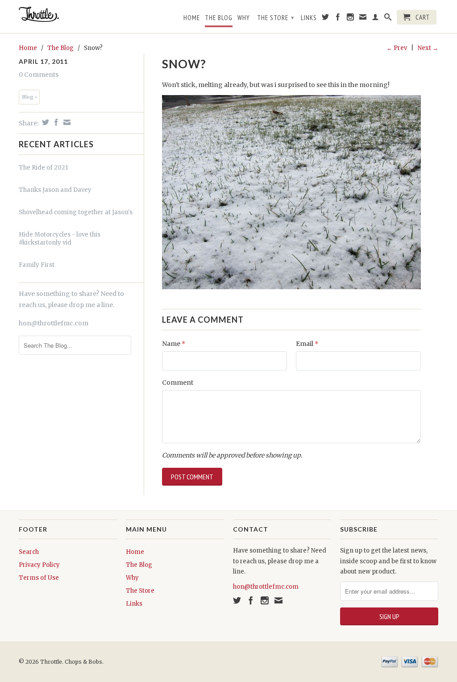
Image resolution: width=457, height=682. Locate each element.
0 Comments (38, 75)
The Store (276, 17)
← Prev (396, 48)
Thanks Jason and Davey (55, 190)
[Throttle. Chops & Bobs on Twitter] (325, 18)
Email (307, 344)
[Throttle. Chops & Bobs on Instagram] (350, 18)
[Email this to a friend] (66, 122)
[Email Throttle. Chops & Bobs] (363, 18)
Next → (428, 48)
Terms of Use (39, 578)
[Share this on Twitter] (44, 122)
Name (173, 344)
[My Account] (375, 18)
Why (243, 18)
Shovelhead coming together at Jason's (76, 212)
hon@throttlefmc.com (53, 323)
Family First (36, 265)
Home (191, 18)
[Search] (388, 18)
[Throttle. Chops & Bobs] (68, 14)
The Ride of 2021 (43, 167)
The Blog (219, 18)
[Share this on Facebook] (55, 122)
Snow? (184, 64)
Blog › (29, 97)
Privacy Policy (39, 565)
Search (29, 552)
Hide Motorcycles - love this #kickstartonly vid (59, 238)
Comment (177, 382)
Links (309, 18)
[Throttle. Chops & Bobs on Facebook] (338, 18)
